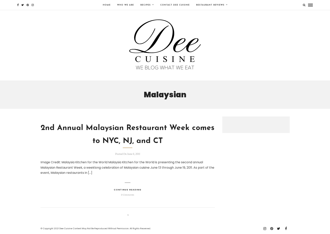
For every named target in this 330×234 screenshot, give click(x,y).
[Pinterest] (28, 5)
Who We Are (125, 5)
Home (107, 5)
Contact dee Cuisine (175, 5)
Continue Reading (128, 189)
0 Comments (127, 194)
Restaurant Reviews (210, 5)
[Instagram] (33, 5)
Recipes (145, 5)
